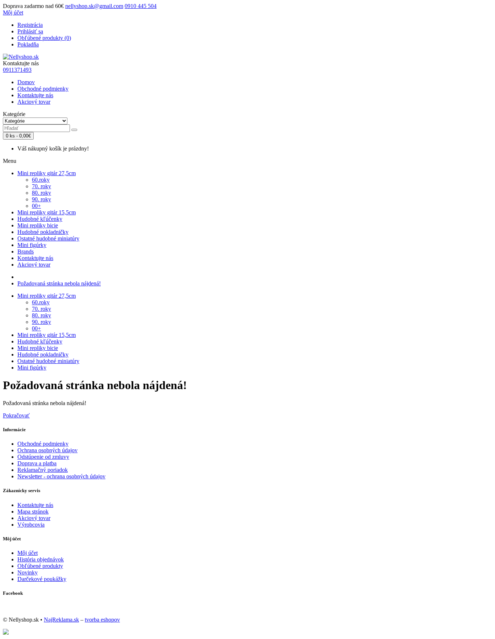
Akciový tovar (33, 102)
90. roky (41, 199)
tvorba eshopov (102, 620)
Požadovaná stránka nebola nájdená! (59, 283)
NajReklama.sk (61, 620)
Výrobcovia (31, 524)
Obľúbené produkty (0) (44, 38)
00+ (36, 206)
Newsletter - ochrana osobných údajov (61, 476)
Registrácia (30, 25)
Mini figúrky (31, 245)
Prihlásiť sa (30, 31)
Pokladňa (28, 44)
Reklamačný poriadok (42, 470)
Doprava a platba (37, 463)
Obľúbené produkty (40, 566)
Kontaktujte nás (35, 95)
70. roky (41, 186)
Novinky (27, 572)
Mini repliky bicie (37, 225)
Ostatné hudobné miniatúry (48, 238)
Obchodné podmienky (42, 89)
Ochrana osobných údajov (47, 450)
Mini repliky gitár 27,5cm (46, 173)
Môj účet (27, 553)
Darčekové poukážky (41, 579)
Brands (25, 251)
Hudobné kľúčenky (39, 219)
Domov (26, 82)
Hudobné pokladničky (42, 232)
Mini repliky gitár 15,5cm (46, 212)
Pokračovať (16, 415)
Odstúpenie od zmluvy (43, 457)
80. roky (41, 193)
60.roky (41, 180)
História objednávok (40, 559)
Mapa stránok (33, 511)
